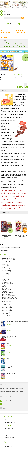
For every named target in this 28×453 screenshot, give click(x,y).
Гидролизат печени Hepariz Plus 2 (21, 235)
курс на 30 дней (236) (7, 307)
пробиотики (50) (6, 285)
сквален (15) (5, 286)
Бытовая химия (20, 32)
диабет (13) (5, 264)
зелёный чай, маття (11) (8, 277)
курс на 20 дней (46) (7, 306)
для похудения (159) (7, 300)
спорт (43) (4, 288)
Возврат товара (9, 446)
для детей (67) (5, 267)
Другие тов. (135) (5, 315)
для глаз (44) (5, 265)
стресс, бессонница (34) (8, 289)
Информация (5, 37)
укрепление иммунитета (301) (9, 297)
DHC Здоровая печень (8, 40)
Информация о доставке (11, 421)
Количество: (19, 84)
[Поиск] (22, 18)
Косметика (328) (5, 313)
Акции (6, 430)
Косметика (4, 35)
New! (2, 30)
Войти (7, 20)
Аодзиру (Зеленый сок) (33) (9, 260)
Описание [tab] (5, 90)
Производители (9, 428)
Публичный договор (10, 422)
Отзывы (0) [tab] (5, 212)
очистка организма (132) (8, 283)
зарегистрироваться (17, 20)
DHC (15, 78)
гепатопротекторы (16, 247)
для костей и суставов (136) (9, 295)
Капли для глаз (19, 30)
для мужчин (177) (6, 271)
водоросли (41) (6, 262)
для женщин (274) (6, 268)
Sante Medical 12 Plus (11, 336)
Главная (1, 40)
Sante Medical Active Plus (12, 328)
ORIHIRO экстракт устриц (6, 235)
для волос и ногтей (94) (8, 292)
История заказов (9, 437)
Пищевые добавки (7, 32)
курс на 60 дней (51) (7, 309)
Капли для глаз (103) (6, 257)
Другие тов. (18, 35)
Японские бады (4, 250)
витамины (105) (6, 304)
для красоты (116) (6, 270)
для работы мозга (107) (8, 301)
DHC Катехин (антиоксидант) (13, 351)
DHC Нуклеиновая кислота (13, 358)
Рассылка (7, 439)
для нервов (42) (6, 273)
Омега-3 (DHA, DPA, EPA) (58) (9, 303)
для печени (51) (6, 274)
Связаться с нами (9, 444)
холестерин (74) (6, 291)
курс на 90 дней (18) (7, 310)
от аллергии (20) (6, 282)
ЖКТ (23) (4, 276)
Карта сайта (8, 447)
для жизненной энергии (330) (9, 298)
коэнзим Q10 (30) (6, 280)
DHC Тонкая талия (11, 373)
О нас (6, 419)
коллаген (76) (5, 279)
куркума (7, 247)
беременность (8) (6, 261)
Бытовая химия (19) (6, 312)
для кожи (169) (6, 294)
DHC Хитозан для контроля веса (14, 343)
